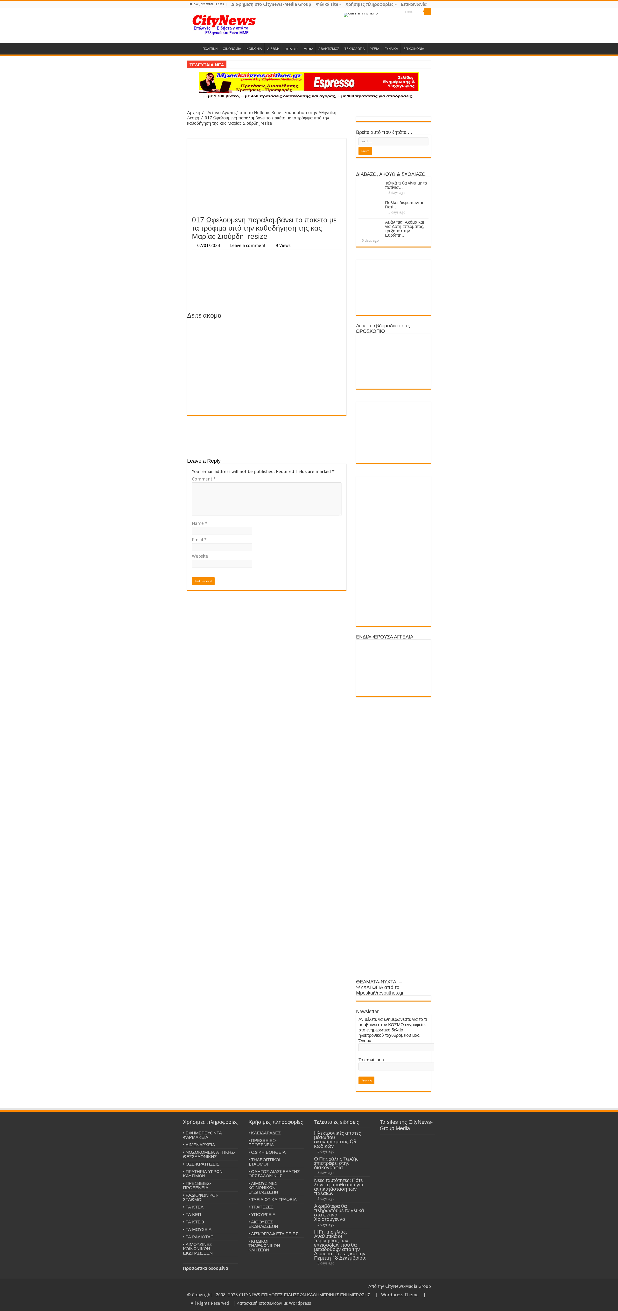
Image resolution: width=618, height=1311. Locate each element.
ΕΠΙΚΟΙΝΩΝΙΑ (413, 49)
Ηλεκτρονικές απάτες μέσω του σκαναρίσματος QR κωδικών (337, 1139)
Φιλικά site (327, 4)
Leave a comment (248, 245)
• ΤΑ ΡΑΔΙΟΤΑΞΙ (199, 1236)
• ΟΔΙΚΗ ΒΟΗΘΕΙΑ (267, 1152)
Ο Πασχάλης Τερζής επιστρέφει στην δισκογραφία (336, 1163)
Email (199, 539)
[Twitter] (394, 12)
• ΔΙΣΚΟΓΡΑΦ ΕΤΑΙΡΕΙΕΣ (273, 1233)
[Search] (427, 11)
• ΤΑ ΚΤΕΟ (193, 1221)
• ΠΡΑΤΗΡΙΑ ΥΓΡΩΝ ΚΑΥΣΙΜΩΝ (203, 1173)
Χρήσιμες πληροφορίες (369, 4)
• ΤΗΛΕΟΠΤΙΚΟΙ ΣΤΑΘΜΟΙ (264, 1162)
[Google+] (384, 12)
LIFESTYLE (291, 49)
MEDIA (308, 49)
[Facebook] (389, 12)
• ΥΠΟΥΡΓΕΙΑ (261, 1214)
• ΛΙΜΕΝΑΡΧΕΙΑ (199, 1144)
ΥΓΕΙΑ (374, 49)
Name (199, 523)
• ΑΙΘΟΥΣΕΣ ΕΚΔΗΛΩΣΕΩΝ (263, 1224)
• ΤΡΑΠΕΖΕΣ (261, 1206)
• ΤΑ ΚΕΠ (192, 1214)
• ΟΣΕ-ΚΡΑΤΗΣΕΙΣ (201, 1164)
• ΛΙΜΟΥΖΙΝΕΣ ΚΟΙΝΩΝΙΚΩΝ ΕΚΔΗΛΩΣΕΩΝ (198, 1249)
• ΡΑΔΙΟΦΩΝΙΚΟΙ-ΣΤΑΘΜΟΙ (200, 1197)
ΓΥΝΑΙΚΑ (391, 49)
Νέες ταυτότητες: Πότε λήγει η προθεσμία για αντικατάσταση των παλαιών (338, 1186)
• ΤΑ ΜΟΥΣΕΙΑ (197, 1229)
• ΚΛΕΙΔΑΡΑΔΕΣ (264, 1132)
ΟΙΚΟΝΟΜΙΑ (232, 49)
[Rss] (380, 12)
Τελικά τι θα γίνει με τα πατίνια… (406, 185)
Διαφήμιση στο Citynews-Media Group (271, 4)
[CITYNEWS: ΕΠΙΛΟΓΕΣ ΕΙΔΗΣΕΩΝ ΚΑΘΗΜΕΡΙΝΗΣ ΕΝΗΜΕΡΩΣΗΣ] (224, 26)
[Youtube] (398, 12)
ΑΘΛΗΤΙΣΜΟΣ (328, 49)
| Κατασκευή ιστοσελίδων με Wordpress (272, 1303)
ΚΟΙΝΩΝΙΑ (254, 49)
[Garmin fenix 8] (361, 15)
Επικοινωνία (414, 4)
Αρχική (193, 112)
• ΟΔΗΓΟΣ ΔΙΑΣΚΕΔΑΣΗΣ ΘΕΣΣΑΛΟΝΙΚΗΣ (274, 1173)
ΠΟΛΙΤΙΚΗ (210, 49)
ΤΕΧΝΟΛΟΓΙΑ (354, 49)
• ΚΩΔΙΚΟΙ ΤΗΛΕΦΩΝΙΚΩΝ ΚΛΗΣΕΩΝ (264, 1245)
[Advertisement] (267, 177)
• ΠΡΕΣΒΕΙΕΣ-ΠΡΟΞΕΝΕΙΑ (197, 1185)
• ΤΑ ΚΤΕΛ (193, 1206)
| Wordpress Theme (396, 1294)
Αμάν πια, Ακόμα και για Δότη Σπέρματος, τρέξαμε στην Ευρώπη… (404, 229)
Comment (204, 478)
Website (200, 556)
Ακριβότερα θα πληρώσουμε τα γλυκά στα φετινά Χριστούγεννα (339, 1212)
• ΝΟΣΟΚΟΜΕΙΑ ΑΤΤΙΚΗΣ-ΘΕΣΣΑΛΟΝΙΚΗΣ (209, 1154)
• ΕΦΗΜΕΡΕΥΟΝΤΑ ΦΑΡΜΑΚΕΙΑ (202, 1135)
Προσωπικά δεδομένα (205, 1268)
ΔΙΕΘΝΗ (273, 49)
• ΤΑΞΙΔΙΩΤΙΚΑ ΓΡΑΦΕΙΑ (272, 1199)
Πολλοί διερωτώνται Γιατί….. (404, 204)
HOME (193, 48)
